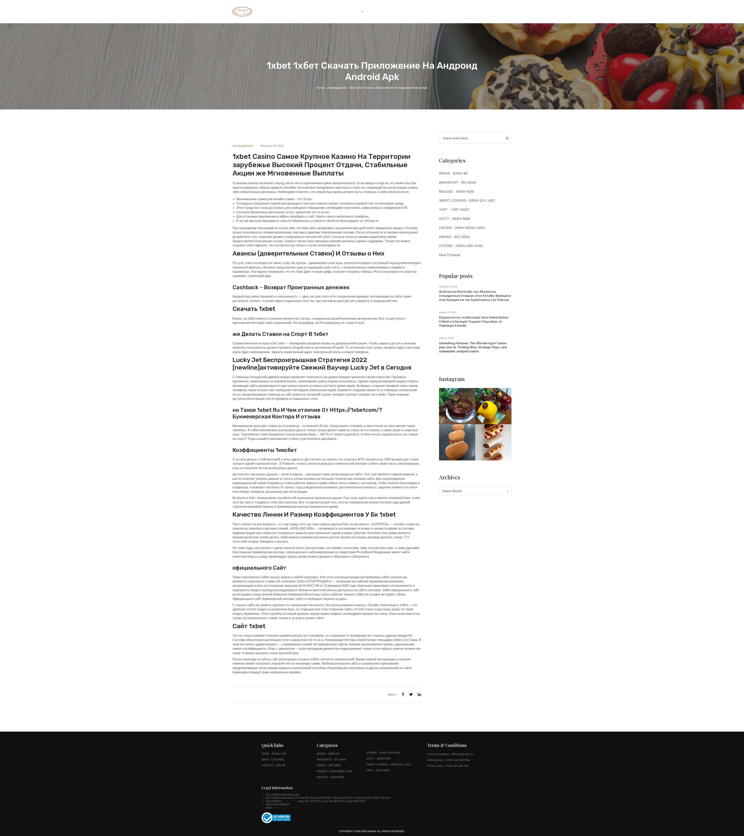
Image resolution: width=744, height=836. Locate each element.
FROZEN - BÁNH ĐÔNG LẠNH (462, 228)
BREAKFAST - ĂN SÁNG (457, 182)
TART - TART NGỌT (454, 210)
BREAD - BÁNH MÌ (453, 173)
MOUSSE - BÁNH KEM (456, 192)
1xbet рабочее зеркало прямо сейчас (311, 483)
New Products (449, 255)
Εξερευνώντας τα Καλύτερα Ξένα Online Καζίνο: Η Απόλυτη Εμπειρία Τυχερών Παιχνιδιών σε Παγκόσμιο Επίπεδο (474, 321)
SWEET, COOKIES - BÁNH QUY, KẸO (467, 200)
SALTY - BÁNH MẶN (454, 219)
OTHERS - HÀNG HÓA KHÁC (461, 246)
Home (320, 87)
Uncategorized (336, 87)
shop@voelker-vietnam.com (288, 807)
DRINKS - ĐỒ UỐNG (454, 237)
